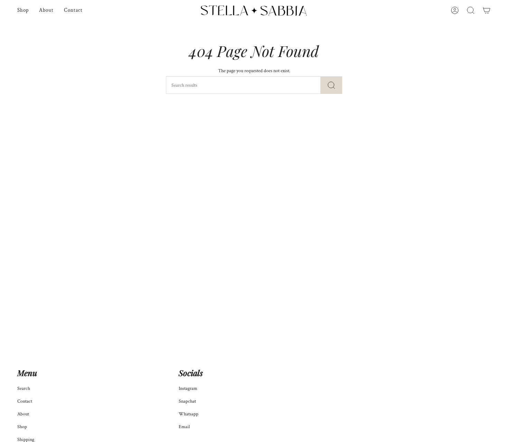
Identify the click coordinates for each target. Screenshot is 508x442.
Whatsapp (188, 414)
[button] (471, 10)
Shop (22, 426)
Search (23, 388)
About (23, 414)
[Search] (331, 85)
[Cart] (487, 10)
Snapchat (187, 401)
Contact (24, 401)
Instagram (188, 388)
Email (184, 426)
